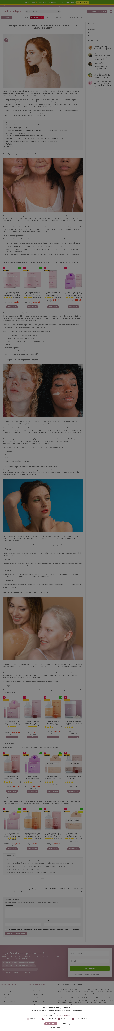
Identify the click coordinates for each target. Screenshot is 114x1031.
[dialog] (57, 1018)
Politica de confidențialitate (63, 1015)
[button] (57, 1028)
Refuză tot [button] (64, 1023)
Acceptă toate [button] (50, 1023)
